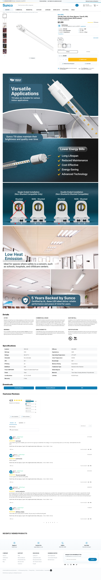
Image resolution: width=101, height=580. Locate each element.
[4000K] (60, 46)
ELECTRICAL (66, 9)
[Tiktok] (76, 564)
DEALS (72, 9)
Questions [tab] (21, 422)
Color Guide (95, 37)
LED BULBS (47, 9)
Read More (60, 34)
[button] (32, 35)
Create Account (89, 5)
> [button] (57, 522)
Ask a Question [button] (15, 416)
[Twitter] (68, 564)
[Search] (77, 5)
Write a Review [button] (26, 416)
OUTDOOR (38, 9)
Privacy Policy (31, 570)
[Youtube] (74, 564)
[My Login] (84, 5)
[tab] (5, 16)
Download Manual (50, 387)
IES (82, 387)
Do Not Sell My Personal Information (10, 570)
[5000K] (64, 46)
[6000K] (69, 46)
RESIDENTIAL (29, 9)
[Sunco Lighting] (8, 5)
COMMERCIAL (19, 9)
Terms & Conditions (40, 570)
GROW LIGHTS (56, 9)
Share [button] (12, 449)
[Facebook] (65, 564)
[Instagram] (71, 564)
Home (4, 12)
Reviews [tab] (12, 422)
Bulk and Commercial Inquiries (92, 1)
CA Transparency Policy (22, 570)
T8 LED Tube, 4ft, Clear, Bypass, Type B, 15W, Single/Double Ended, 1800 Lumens (25, 446)
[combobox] (46, 5)
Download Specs (19, 387)
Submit (92, 559)
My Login (87, 4)
